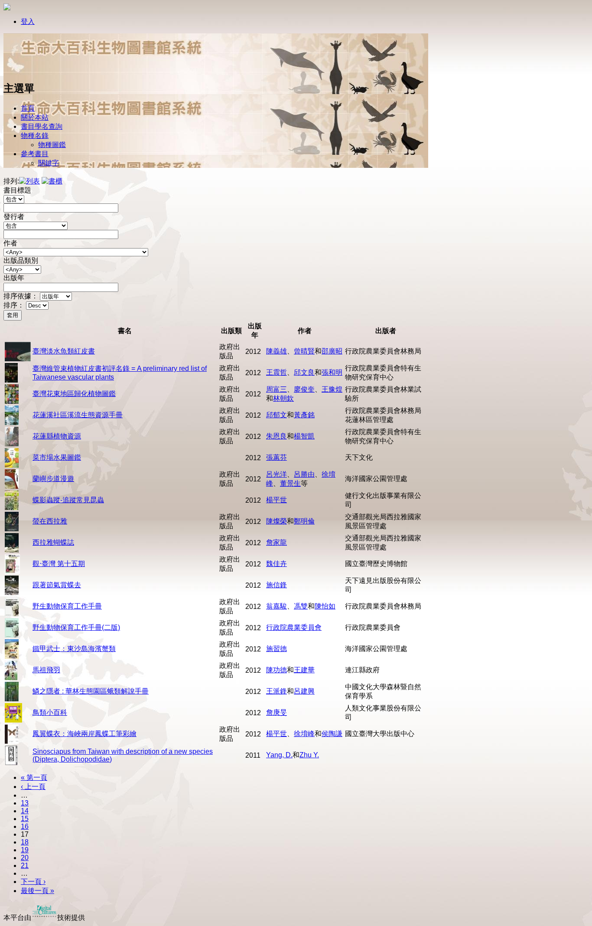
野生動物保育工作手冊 (67, 606)
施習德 (276, 648)
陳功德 (276, 670)
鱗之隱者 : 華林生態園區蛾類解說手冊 (91, 691)
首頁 (28, 108)
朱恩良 (276, 436)
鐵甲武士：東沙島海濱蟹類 (74, 648)
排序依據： (20, 296)
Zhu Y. (309, 755)
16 (25, 826)
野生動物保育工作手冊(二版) (76, 627)
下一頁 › (33, 881)
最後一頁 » (37, 890)
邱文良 (304, 372)
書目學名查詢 (41, 126)
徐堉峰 (304, 733)
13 (25, 803)
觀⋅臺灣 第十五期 (59, 563)
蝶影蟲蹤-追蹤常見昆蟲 (68, 500)
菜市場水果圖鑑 (57, 457)
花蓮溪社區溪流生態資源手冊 (78, 415)
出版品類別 (20, 260)
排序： (13, 305)
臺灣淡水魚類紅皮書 (64, 351)
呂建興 (304, 691)
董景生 (290, 483)
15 (25, 818)
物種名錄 (35, 135)
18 (25, 842)
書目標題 (17, 190)
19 (25, 850)
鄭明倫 (304, 521)
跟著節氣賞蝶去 (57, 585)
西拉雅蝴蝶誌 (53, 542)
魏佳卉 (276, 563)
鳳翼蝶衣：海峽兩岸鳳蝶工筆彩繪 (85, 733)
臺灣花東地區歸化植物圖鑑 (74, 393)
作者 (10, 243)
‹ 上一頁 (33, 786)
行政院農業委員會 (294, 627)
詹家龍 (276, 542)
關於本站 (35, 117)
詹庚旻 (276, 712)
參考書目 (35, 153)
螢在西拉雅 (50, 521)
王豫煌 (332, 389)
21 (25, 865)
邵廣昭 (332, 351)
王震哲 (276, 372)
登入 (28, 21)
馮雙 (301, 606)
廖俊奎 (304, 389)
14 (25, 811)
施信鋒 (276, 585)
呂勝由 (304, 474)
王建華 (304, 670)
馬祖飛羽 (46, 670)
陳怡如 (325, 606)
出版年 (13, 277)
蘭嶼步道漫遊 (53, 478)
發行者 (13, 216)
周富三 (276, 389)
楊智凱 (304, 436)
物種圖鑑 (52, 144)
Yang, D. (279, 755)
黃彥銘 (304, 415)
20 (25, 857)
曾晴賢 (304, 351)
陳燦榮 (276, 521)
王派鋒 (276, 691)
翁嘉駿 (276, 606)
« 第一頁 (34, 777)
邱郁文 (276, 415)
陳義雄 (276, 351)
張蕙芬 (276, 457)
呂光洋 (276, 474)
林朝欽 (283, 398)
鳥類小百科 (50, 712)
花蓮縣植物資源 (57, 436)
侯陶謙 (332, 733)
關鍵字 (48, 163)
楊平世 (276, 500)
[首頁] (31, 70)
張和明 (332, 372)
